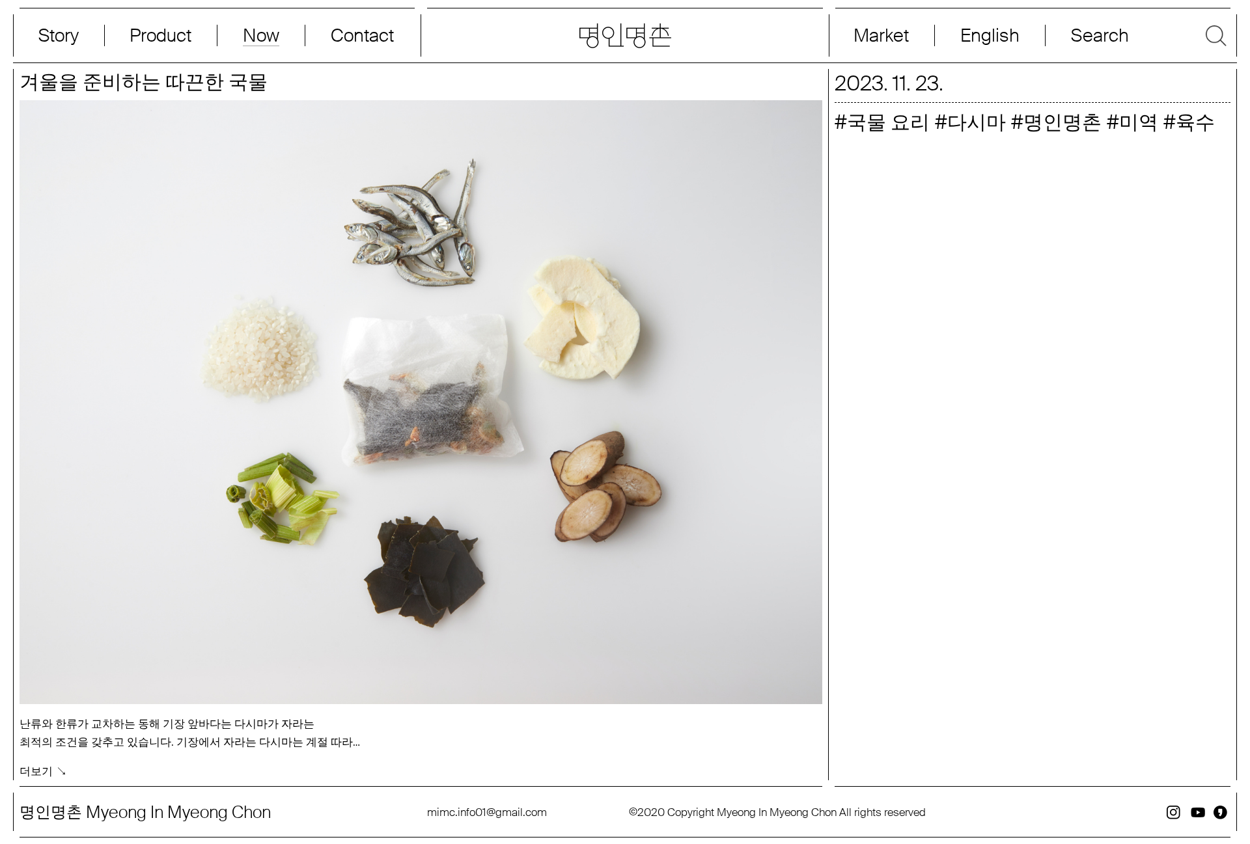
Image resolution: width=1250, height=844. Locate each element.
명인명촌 (1062, 122)
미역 (1138, 122)
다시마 (976, 122)
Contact (362, 36)
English (990, 36)
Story (58, 36)
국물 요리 (888, 122)
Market (881, 36)
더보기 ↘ (43, 771)
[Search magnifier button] (1140, 35)
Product (160, 36)
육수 (1195, 122)
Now (261, 36)
